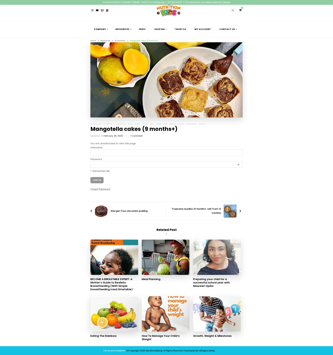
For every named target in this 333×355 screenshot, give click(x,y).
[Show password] (238, 164)
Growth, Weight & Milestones (212, 336)
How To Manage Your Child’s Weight (161, 337)
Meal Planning (151, 279)
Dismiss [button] (226, 2)
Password (96, 159)
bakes (137, 124)
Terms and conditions (114, 350)
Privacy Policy (223, 350)
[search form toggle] (232, 10)
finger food (161, 124)
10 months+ (95, 124)
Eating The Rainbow (103, 336)
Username (96, 147)
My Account (203, 29)
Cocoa (145, 124)
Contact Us (227, 29)
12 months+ (108, 124)
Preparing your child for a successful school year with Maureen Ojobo (211, 282)
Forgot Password (100, 189)
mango (172, 124)
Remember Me (101, 171)
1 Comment (137, 135)
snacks (202, 124)
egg (152, 124)
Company (100, 29)
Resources (122, 29)
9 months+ (121, 124)
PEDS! (142, 29)
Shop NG (159, 29)
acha (130, 124)
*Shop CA (180, 29)
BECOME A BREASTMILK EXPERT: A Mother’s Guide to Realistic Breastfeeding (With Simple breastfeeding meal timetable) (111, 284)
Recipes (180, 124)
